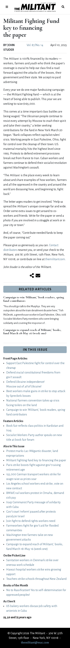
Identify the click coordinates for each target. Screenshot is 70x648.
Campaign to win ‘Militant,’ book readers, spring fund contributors (33, 299)
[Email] (38, 276)
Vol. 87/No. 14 (35, 45)
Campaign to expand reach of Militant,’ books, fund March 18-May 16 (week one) (32, 331)
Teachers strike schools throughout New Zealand (36, 578)
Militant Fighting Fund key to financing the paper (36, 460)
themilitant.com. (55, 259)
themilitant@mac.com (35, 642)
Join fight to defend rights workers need (30, 520)
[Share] (32, 276)
